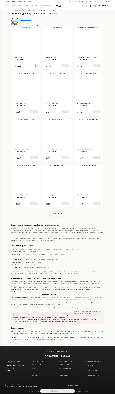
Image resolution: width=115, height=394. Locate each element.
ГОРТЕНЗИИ (35, 375)
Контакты (108, 1)
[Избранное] (86, 5)
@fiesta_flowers (17, 368)
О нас (70, 1)
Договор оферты (92, 377)
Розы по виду (41, 10)
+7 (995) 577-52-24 (18, 370)
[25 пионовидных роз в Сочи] (89, 87)
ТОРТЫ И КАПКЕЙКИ (64, 364)
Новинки (23, 25)
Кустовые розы (51, 10)
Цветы (6, 5)
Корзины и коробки (46, 5)
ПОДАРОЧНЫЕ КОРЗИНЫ (66, 361)
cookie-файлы (54, 390)
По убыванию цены (42, 25)
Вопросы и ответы (92, 370)
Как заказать (89, 1)
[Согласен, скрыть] (72, 390)
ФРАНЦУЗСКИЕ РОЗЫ (38, 372)
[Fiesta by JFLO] (58, 6)
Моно (13, 5)
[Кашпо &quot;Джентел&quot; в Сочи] (57, 41)
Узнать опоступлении (65, 65)
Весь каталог (57, 213)
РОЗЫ (33, 368)
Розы (19, 5)
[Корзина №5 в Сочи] (26, 41)
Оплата (75, 1)
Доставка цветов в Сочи (18, 10)
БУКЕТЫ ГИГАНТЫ (37, 364)
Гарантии (96, 1)
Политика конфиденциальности (96, 372)
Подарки (34, 5)
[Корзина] (90, 5)
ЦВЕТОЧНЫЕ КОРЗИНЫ (65, 368)
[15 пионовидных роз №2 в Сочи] (57, 133)
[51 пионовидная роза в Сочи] (26, 133)
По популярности (15, 25)
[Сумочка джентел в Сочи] (89, 179)
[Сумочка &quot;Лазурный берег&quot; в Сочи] (89, 133)
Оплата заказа (91, 368)
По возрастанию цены (31, 25)
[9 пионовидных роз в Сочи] (57, 179)
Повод (27, 5)
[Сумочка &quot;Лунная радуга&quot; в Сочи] (26, 179)
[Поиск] (83, 5)
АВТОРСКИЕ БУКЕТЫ (37, 361)
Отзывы (102, 1)
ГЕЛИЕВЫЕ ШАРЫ (64, 375)
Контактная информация (13, 361)
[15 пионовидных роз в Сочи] (57, 87)
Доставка (81, 1)
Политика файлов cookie (94, 375)
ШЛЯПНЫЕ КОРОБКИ (64, 372)
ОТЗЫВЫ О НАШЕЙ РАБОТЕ (93, 361)
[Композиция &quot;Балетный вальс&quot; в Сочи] (89, 41)
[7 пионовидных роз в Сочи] (26, 87)
